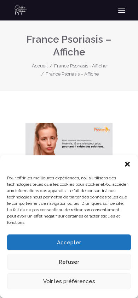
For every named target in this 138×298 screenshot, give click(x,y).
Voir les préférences (69, 281)
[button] (127, 164)
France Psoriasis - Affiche (80, 65)
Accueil (40, 65)
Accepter (69, 242)
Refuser (69, 262)
